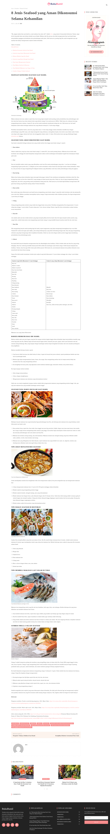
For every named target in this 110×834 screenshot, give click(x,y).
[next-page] (47, 789)
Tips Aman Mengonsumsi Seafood (21, 62)
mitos (51, 34)
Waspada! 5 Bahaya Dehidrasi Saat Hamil (24, 735)
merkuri (33, 723)
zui (21, 23)
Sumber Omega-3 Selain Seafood (21, 71)
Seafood (46, 723)
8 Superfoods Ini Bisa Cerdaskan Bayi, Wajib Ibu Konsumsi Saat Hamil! (22, 784)
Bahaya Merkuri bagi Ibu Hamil (21, 56)
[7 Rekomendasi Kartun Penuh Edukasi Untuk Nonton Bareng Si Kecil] (88, 73)
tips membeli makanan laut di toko (21, 727)
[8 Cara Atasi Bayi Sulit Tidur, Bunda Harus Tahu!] (88, 86)
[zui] (18, 749)
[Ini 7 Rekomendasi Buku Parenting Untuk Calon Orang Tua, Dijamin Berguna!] (88, 67)
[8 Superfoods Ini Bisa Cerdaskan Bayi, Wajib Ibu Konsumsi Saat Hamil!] (22, 772)
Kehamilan (17, 8)
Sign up (96, 822)
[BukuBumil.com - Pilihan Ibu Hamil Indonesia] (55, 3)
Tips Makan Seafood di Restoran (21, 65)
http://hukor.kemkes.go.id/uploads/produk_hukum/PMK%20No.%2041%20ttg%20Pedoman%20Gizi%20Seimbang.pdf (41, 718)
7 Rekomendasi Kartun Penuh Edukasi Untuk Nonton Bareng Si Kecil (100, 74)
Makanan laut (24, 723)
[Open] (13, 47)
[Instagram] (8, 825)
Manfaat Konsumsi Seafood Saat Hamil (23, 50)
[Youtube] (17, 825)
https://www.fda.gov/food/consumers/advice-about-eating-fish (45, 714)
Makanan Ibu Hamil (23, 8)
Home (12, 8)
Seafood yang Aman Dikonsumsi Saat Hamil (24, 53)
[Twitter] (12, 825)
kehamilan (15, 723)
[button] (106, 4)
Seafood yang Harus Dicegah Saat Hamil (23, 59)
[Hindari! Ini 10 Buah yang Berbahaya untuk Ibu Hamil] (69, 772)
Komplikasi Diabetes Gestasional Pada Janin (67, 735)
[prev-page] (44, 789)
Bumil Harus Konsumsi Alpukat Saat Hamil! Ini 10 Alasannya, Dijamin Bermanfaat (46, 784)
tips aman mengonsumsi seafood (40, 725)
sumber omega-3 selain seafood (20, 725)
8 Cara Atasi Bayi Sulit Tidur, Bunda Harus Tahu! (40, 825)
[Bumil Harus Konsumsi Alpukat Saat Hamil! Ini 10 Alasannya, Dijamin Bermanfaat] (46, 772)
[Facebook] (3, 825)
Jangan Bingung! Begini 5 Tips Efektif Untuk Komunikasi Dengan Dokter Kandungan (100, 80)
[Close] (16, 47)
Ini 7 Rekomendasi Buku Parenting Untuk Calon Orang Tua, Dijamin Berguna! (100, 67)
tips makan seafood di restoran (60, 725)
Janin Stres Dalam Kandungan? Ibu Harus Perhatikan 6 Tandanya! (99, 93)
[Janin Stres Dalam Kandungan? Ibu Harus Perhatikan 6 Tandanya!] (88, 93)
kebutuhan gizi (15, 136)
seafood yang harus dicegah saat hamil (62, 723)
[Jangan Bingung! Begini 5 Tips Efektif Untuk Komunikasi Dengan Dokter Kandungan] (88, 80)
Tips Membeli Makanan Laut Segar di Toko (24, 68)
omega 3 (39, 723)
